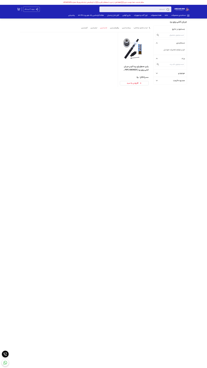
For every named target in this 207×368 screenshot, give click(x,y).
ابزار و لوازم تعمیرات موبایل (174, 50)
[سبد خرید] (18, 9)
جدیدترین (103, 28)
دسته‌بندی (180, 43)
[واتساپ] (5, 362)
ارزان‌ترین (93, 28)
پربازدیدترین (126, 28)
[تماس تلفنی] (5, 354)
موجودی (181, 73)
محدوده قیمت (179, 80)
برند (183, 58)
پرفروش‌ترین (114, 28)
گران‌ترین (84, 28)
